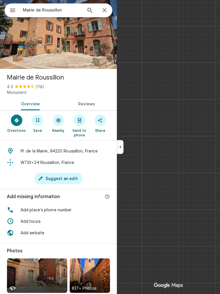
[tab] (29, 103)
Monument (17, 92)
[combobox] (52, 10)
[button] (58, 210)
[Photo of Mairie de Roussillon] (58, 34)
